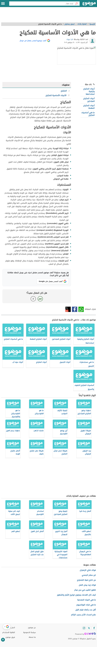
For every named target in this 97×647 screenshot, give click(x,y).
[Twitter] (89, 628)
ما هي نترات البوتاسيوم (86, 605)
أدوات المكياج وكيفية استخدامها (89, 91)
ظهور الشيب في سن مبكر (85, 590)
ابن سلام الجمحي (89, 575)
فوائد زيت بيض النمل (87, 585)
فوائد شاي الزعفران (88, 570)
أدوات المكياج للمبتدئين (89, 100)
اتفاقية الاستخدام (8, 632)
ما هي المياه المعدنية (86, 600)
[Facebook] (94, 628)
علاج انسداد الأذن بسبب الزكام (83, 614)
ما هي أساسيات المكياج (88, 114)
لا (33, 299)
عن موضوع (32, 627)
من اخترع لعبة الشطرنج (86, 580)
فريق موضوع (10, 637)
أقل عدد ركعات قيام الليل (85, 610)
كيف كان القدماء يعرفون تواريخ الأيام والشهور (76, 595)
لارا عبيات (69, 39)
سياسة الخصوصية (29, 632)
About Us (32, 637)
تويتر (68, 309)
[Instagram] (84, 628)
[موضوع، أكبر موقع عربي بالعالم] (89, 3)
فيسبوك (74, 309)
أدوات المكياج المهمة (89, 107)
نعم (40, 299)
